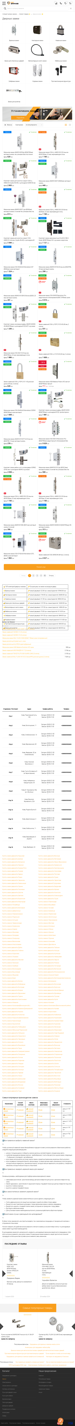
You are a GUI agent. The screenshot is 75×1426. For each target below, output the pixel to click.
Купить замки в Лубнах (45, 929)
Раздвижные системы (8, 1409)
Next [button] (71, 1273)
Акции (40, 1392)
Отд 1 (10, 716)
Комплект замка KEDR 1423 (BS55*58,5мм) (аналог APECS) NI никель (12, 1268)
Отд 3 (10, 735)
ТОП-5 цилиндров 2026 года (17, 1365)
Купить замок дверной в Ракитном (49, 1060)
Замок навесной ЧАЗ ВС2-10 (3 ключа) (14, 635)
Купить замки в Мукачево (10, 932)
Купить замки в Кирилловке (47, 1011)
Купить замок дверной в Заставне (49, 1048)
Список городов (40, 1423)
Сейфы (4, 1416)
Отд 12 (10, 810)
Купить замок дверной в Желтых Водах (51, 1088)
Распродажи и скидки (45, 1382)
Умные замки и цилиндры (9, 1385)
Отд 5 (10, 753)
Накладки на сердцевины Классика (57, 1356)
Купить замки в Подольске (10, 917)
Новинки (41, 1375)
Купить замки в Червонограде (12, 923)
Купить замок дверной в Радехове (13, 1060)
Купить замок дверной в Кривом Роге (14, 868)
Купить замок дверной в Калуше (48, 950)
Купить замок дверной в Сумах (48, 877)
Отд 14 (10, 828)
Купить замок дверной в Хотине (12, 1057)
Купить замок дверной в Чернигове (49, 880)
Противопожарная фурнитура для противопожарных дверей (24, 1353)
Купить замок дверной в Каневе (48, 1008)
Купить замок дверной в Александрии (50, 895)
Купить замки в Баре (9, 978)
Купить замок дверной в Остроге (12, 1042)
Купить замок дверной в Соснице (13, 1069)
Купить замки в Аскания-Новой (48, 975)
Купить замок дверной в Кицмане (49, 1091)
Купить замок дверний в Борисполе (13, 898)
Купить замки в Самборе (10, 966)
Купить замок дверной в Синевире (13, 1088)
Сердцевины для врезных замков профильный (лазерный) (25, 1356)
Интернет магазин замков (9, 14)
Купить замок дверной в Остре (48, 1039)
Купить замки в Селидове (10, 935)
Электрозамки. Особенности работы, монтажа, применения (47, 1365)
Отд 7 (10, 772)
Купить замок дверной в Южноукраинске (51, 972)
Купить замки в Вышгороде (11, 972)
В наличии (34, 132)
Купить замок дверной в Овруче (48, 959)
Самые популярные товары (37, 1308)
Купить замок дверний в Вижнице (49, 1045)
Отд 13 (10, 819)
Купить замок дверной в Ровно (12, 877)
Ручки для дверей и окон (9, 1392)
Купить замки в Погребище (11, 905)
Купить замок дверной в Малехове (49, 1027)
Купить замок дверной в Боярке (12, 990)
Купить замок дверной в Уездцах (12, 1063)
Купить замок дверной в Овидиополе (50, 1042)
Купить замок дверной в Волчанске (49, 969)
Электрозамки (6, 1382)
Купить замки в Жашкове (10, 975)
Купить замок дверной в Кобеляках (49, 1014)
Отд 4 (10, 744)
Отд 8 (10, 782)
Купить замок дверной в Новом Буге (14, 1036)
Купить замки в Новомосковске (12, 914)
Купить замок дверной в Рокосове (49, 1085)
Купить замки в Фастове (46, 923)
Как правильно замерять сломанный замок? (30, 1362)
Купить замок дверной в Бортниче (49, 987)
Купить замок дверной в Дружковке (13, 993)
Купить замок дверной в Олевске (48, 1036)
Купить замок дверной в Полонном (49, 1057)
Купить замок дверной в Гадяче (12, 996)
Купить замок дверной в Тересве (12, 1072)
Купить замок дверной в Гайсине (48, 947)
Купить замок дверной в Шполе (48, 1063)
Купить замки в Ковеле (9, 929)
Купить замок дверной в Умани (12, 1076)
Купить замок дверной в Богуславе (49, 984)
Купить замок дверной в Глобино (12, 950)
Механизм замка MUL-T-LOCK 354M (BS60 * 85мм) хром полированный (24, 638)
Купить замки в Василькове (11, 941)
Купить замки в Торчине (46, 938)
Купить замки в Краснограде (11, 1021)
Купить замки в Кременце (46, 911)
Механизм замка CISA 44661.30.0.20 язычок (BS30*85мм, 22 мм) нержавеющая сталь (48, 1270)
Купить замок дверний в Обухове (12, 959)
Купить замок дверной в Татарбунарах (50, 1069)
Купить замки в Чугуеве (46, 908)
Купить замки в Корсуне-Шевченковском (15, 1018)
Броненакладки (6, 1399)
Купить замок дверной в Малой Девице (51, 990)
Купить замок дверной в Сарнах (12, 886)
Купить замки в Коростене (10, 953)
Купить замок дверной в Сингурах (13, 1066)
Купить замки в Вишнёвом (46, 905)
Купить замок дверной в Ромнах (48, 963)
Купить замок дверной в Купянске (49, 953)
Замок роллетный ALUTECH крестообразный (16, 644)
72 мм (40, 1134)
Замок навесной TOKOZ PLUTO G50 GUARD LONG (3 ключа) (20, 653)
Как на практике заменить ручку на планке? (60, 1362)
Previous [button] (4, 1273)
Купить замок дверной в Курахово (49, 1024)
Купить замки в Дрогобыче (47, 944)
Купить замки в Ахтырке (10, 920)
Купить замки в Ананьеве (46, 941)
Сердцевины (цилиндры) (9, 1375)
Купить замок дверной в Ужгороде (49, 966)
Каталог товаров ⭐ (24, 14)
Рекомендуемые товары (46, 1385)
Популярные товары (44, 1379)
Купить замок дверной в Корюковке (49, 1018)
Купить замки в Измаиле (10, 1002)
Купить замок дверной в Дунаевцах (49, 993)
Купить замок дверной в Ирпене (48, 889)
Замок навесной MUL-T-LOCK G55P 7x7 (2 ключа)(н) (18, 629)
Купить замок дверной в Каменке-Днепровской (17, 1008)
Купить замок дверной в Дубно (12, 947)
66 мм (53, 1122)
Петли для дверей (7, 1402)
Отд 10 (10, 800)
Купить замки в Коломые (46, 926)
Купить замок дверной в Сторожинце (50, 1054)
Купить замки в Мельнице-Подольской (14, 1030)
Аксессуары (5, 1412)
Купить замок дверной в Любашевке (14, 1027)
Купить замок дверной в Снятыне (49, 1066)
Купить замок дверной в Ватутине (49, 1076)
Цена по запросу (8, 1339)
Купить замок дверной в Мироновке (50, 1030)
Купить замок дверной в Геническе (13, 889)
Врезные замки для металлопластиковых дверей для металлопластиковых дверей (37, 1350)
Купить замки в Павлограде (47, 901)
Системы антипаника (8, 1389)
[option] (20, 1274)
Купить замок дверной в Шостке (12, 892)
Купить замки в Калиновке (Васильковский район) (54, 1005)
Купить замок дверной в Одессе (12, 874)
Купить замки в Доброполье (11, 911)
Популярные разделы (28, 1423)
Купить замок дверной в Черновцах (13, 1039)
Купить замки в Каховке (46, 1002)
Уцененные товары (44, 1389)
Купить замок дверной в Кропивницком (51, 868)
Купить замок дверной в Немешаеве (50, 956)
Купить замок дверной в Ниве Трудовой (51, 1033)
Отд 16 (10, 847)
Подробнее (20, 118)
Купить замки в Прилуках (10, 963)
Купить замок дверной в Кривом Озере (50, 1021)
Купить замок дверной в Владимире (13, 1082)
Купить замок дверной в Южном (12, 1085)
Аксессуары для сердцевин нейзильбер (37, 1347)
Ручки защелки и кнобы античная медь (58, 1353)
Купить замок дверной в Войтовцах (49, 1082)
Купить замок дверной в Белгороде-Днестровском (54, 978)
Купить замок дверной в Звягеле (12, 895)
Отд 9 (10, 791)
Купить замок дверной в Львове (12, 871)
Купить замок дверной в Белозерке (13, 908)
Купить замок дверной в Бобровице (13, 984)
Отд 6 (10, 763)
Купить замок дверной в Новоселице (50, 1051)
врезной (21, 1110)
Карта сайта (4, 1423)
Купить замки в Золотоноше (47, 917)
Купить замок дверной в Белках (12, 981)
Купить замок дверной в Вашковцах (13, 1045)
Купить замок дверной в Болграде (13, 987)
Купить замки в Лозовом (10, 956)
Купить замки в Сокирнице (10, 938)
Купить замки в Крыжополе (11, 1024)
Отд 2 (10, 725)
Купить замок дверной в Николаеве (49, 871)
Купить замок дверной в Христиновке (14, 999)
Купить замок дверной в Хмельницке (14, 883)
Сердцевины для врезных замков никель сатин (45, 1344)
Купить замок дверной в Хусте (48, 999)
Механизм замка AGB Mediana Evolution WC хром (18, 647)
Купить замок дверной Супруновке (49, 883)
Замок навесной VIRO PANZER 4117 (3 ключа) (16, 650)
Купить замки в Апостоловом (11, 944)
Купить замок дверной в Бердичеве (49, 886)
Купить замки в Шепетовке (47, 935)
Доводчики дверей (7, 1405)
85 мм (40, 1110)
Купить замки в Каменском (11, 926)
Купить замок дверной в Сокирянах (13, 1054)
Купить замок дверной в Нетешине (13, 1033)
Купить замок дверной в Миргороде (13, 901)
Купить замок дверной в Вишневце (49, 1079)
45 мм (53, 1110)
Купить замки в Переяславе (47, 914)
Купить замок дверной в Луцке (48, 898)
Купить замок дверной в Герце (12, 1048)
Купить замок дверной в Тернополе (49, 1072)
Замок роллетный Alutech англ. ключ (14, 641)
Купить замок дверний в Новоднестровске (15, 1051)
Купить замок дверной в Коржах (12, 1011)
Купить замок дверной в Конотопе (49, 892)
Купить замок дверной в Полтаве (49, 874)
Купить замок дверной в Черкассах (13, 880)
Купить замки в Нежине (46, 932)
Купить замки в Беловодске (47, 981)
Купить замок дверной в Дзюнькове (13, 1079)
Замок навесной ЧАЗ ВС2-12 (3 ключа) (14, 632)
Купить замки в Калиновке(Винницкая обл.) (16, 1005)
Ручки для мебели (7, 1395)
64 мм (53, 1116)
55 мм (53, 1134)
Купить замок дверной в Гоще (11, 1091)
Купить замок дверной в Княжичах (13, 1014)
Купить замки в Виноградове (11, 969)
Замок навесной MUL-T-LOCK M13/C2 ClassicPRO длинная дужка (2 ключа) (25, 657)
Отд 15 (10, 838)
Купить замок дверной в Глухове (48, 996)
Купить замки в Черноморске (47, 920)
